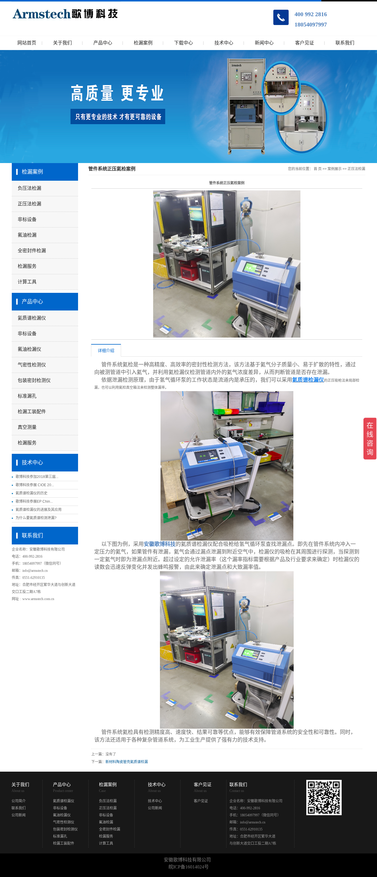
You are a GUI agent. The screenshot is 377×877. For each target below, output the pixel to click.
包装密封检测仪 (34, 380)
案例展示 (335, 169)
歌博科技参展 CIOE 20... (35, 485)
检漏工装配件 (32, 411)
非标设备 (27, 219)
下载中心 (183, 42)
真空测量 (27, 427)
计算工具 (27, 281)
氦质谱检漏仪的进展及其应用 (39, 510)
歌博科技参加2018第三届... (37, 477)
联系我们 (344, 42)
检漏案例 (143, 42)
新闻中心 (264, 42)
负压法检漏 (29, 188)
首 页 (318, 169)
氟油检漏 (27, 234)
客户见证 (304, 42)
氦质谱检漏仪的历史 (31, 493)
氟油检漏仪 (29, 349)
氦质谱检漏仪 (32, 317)
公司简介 (18, 801)
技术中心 (223, 42)
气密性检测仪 (32, 364)
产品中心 (102, 42)
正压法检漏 (29, 203)
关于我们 (62, 42)
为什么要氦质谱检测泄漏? (36, 518)
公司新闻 (18, 815)
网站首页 (26, 42)
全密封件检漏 (32, 250)
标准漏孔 (27, 395)
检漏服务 (27, 266)
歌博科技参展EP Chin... (34, 501)
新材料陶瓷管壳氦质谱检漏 (126, 762)
